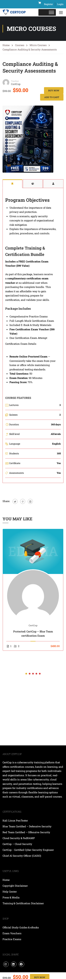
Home (6, 45)
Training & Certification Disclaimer (23, 903)
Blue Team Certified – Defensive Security (27, 826)
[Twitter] (15, 501)
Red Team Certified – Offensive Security (26, 832)
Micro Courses (38, 45)
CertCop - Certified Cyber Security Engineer (28, 849)
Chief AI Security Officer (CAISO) (22, 855)
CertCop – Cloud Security (18, 844)
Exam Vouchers (12, 933)
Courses (19, 45)
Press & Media (11, 897)
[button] (26, 674)
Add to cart (51, 97)
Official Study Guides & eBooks (21, 927)
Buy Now (53, 90)
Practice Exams (12, 939)
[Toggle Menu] (51, 12)
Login (60, 4)
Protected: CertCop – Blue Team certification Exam (33, 633)
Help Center (10, 891)
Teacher (15, 81)
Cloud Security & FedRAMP (19, 838)
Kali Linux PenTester (15, 820)
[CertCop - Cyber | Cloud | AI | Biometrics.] (14, 12)
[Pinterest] (22, 501)
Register (48, 4)
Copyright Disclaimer (15, 885)
